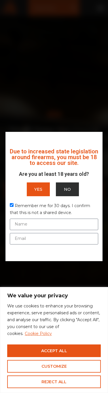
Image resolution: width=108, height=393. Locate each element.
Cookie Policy (38, 333)
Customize (54, 366)
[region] (54, 340)
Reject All (54, 381)
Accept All (54, 350)
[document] (54, 196)
